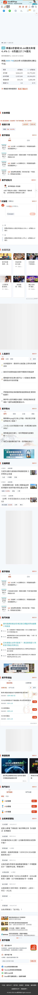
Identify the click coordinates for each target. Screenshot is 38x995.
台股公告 (10, 43)
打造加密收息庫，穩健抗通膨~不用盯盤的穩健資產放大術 (22, 156)
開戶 (34, 694)
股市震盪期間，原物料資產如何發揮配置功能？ (5, 263)
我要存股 (32, 124)
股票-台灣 (10, 703)
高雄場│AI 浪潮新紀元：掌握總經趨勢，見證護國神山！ (22, 164)
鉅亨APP (9, 985)
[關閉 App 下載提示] (2, 2)
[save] (27, 10)
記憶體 (8, 801)
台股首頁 (25, 124)
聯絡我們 (24, 989)
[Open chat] (34, 11)
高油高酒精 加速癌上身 (18, 263)
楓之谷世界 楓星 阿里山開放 (32, 286)
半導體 (8, 812)
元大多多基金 (5, 716)
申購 (34, 702)
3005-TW (10, 60)
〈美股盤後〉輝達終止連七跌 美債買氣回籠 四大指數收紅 (18, 286)
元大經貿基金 (5, 708)
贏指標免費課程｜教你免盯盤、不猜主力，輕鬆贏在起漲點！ (21, 173)
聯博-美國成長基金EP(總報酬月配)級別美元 (14, 692)
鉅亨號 (16, 985)
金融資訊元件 (15, 989)
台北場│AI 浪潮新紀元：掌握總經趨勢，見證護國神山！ (22, 147)
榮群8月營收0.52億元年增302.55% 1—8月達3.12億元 (19, 229)
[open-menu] (2, 7)
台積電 (8, 806)
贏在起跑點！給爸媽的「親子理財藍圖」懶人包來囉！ (17, 121)
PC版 (3, 985)
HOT (9, 146)
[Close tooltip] (32, 15)
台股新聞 (10, 468)
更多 (34, 359)
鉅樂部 (21, 985)
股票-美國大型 (11, 695)
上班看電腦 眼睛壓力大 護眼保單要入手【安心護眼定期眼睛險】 (5, 286)
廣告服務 (33, 985)
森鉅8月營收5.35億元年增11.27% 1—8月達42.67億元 (19, 239)
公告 (4, 43)
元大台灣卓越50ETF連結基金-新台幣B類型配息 (16, 700)
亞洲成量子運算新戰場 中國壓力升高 (32, 263)
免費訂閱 (33, 961)
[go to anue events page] (29, 7)
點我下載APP (23, 88)
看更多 (34, 135)
